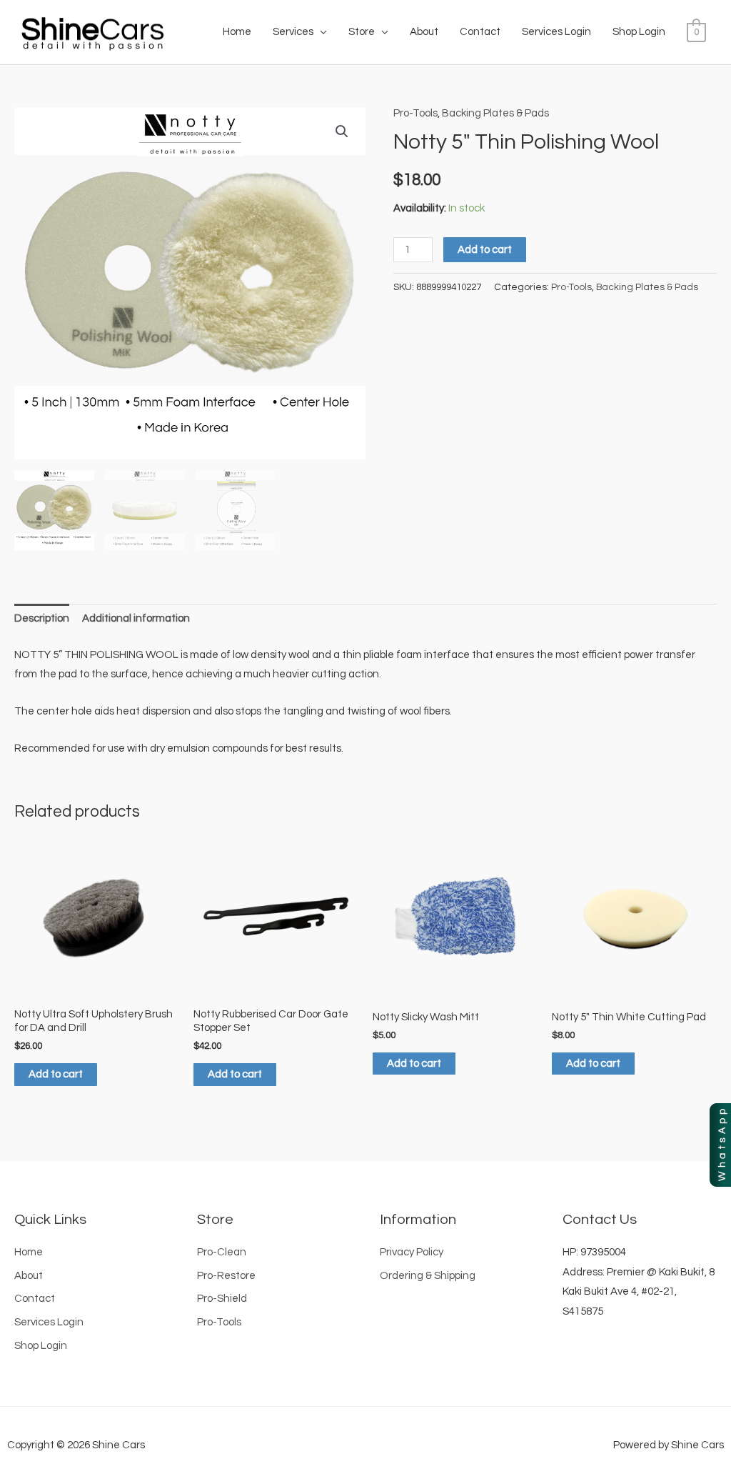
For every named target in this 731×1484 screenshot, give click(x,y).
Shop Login (638, 31)
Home (237, 31)
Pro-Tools (415, 113)
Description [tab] (41, 618)
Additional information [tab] (136, 618)
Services (293, 31)
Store (361, 31)
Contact (480, 31)
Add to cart (485, 249)
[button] (342, 131)
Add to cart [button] (56, 1074)
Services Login (556, 31)
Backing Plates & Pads (495, 113)
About (424, 31)
